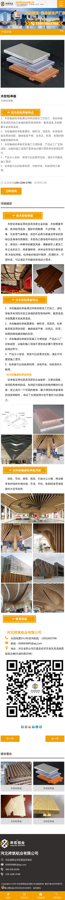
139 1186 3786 (12, 874)
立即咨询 (11, 191)
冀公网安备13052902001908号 (17, 888)
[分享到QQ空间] (26, 727)
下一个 (10, 738)
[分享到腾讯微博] (33, 727)
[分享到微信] (40, 727)
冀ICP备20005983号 (53, 884)
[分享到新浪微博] (29, 727)
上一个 (55, 738)
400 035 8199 (12, 869)
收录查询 (37, 888)
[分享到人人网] (37, 727)
